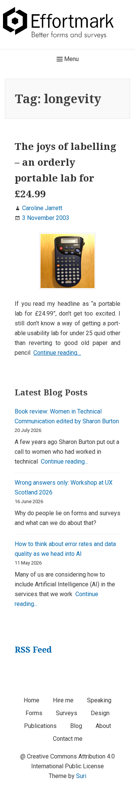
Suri (81, 776)
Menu (71, 59)
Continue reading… (57, 352)
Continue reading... (64, 461)
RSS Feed (33, 649)
